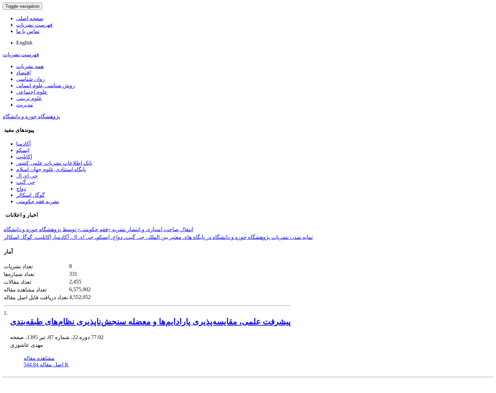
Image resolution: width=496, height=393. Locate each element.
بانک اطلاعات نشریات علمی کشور (54, 163)
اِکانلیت (24, 156)
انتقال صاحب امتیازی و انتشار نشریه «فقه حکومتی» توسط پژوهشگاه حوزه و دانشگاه (98, 229)
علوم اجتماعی (32, 92)
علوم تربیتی (29, 98)
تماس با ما (27, 31)
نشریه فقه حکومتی (37, 201)
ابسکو (22, 150)
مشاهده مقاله (39, 358)
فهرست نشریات (34, 25)
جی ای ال (27, 176)
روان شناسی (30, 79)
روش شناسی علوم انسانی (45, 85)
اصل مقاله (46, 364)
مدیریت (24, 105)
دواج (21, 188)
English (24, 43)
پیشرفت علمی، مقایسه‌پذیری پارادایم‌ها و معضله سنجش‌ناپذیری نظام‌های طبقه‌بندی (150, 321)
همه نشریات (30, 66)
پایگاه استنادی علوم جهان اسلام (51, 169)
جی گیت (25, 182)
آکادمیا (23, 144)
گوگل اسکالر (30, 195)
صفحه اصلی (30, 18)
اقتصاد (23, 72)
